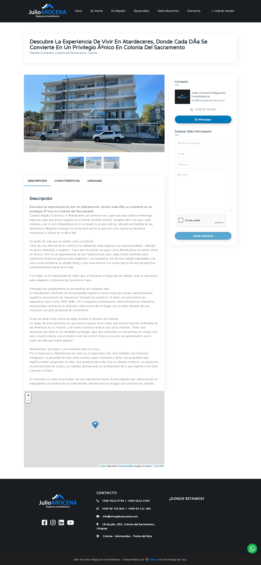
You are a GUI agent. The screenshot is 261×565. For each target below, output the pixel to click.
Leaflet (102, 465)
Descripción (37, 180)
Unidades (94, 180)
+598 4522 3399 (139, 500)
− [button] (28, 400)
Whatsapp (204, 119)
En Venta (97, 11)
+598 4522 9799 (113, 500)
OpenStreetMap (126, 465)
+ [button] (28, 395)
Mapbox (148, 465)
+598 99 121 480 (139, 508)
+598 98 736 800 (224, 11)
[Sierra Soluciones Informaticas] (184, 559)
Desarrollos (141, 11)
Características (67, 180)
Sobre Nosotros (168, 11)
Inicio (78, 11)
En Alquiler (118, 11)
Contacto (194, 11)
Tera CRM (159, 465)
